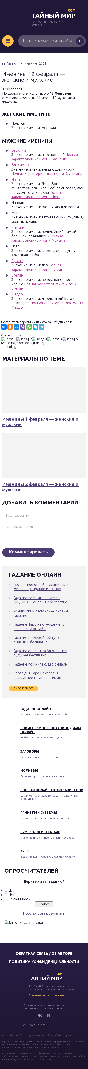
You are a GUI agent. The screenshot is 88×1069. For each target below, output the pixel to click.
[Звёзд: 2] (24, 339)
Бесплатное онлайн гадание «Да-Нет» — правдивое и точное (41, 586)
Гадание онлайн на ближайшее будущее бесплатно (40, 653)
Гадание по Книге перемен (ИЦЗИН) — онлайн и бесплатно (40, 600)
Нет (11, 895)
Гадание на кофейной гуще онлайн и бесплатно (37, 639)
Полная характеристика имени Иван (36, 194)
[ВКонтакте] (4, 327)
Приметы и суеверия (38, 812)
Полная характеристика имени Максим (38, 238)
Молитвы (29, 770)
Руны (25, 851)
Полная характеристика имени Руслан (37, 267)
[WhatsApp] (29, 327)
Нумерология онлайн (40, 832)
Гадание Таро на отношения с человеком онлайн (39, 626)
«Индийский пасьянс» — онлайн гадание (41, 613)
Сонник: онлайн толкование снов (51, 790)
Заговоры (29, 751)
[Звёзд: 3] (39, 339)
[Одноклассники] (10, 327)
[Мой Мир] (16, 327)
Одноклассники (48, 1015)
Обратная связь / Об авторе (44, 953)
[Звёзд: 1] (8, 339)
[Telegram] (41, 327)
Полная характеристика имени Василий (44, 156)
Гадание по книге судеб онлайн (40, 664)
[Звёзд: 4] (55, 339)
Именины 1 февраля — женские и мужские (40, 421)
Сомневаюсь (19, 899)
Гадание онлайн (35, 709)
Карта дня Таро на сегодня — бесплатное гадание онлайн (38, 675)
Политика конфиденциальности (44, 962)
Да (10, 890)
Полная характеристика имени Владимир (46, 173)
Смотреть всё (24, 688)
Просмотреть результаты (44, 913)
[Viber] (22, 327)
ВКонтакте (40, 1015)
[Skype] (35, 327)
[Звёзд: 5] (70, 339)
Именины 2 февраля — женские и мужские (40, 487)
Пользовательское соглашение (46, 995)
